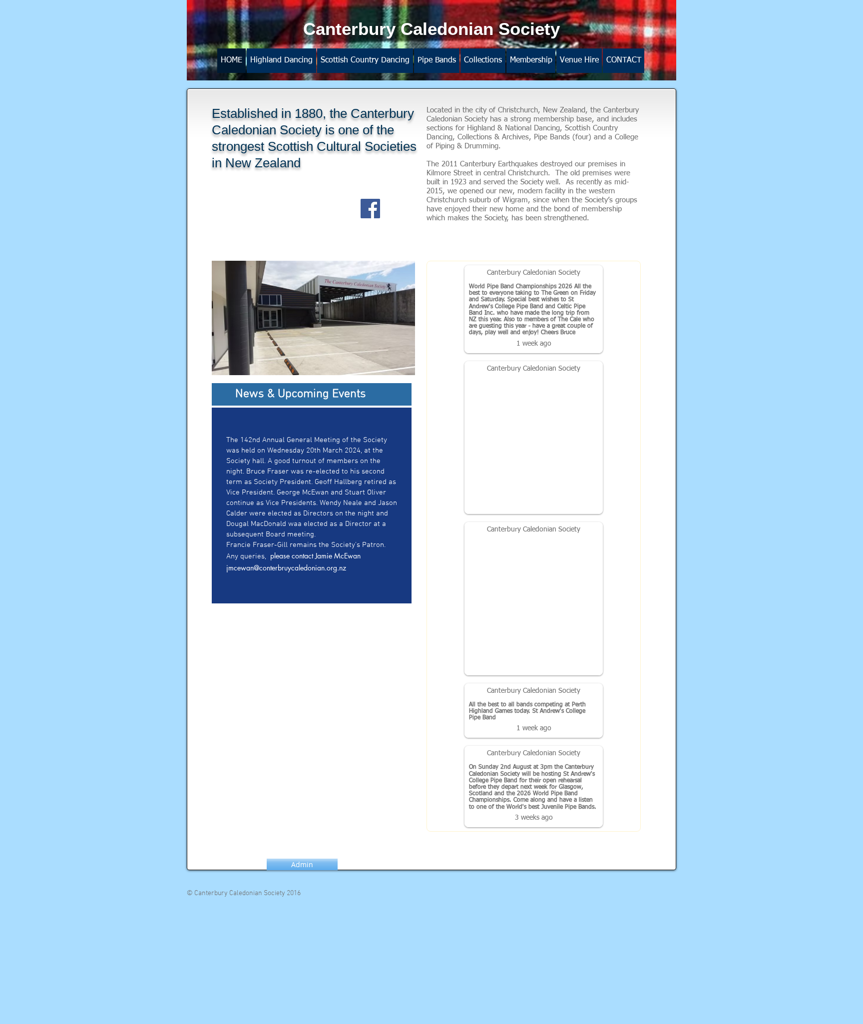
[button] (436, 60)
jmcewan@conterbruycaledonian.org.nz (286, 567)
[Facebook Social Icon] (370, 208)
